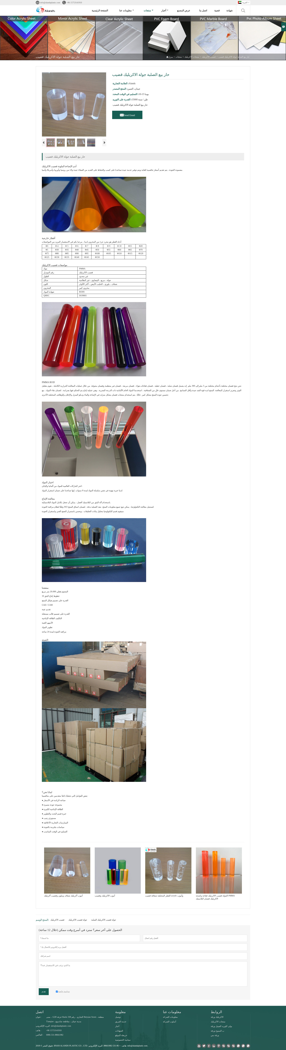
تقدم (44, 991)
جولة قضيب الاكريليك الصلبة (103, 920)
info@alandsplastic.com (50, 2)
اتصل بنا (203, 10)
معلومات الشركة (170, 1017)
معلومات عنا (125, 10)
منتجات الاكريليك (192, 57)
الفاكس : (39, 1035)
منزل (169, 57)
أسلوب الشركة (169, 1022)
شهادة (230, 10)
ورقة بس (215, 1035)
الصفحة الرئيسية (100, 10)
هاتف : (38, 1030)
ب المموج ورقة (217, 1031)
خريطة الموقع (121, 1035)
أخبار (163, 10)
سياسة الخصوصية (123, 1040)
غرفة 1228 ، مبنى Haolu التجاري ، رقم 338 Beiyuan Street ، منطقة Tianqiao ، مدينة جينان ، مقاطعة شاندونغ (75, 1019)
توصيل (118, 1017)
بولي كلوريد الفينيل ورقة (221, 1026)
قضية (217, 10)
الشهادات (119, 1031)
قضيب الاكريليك (209, 57)
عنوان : (39, 1017)
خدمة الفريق (120, 1022)
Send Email (127, 114)
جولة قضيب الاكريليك (78, 920)
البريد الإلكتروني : (43, 1026)
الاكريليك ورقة (217, 1017)
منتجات (147, 10)
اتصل (40, 1012)
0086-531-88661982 (54, 1035)
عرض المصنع (183, 10)
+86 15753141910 (74, 2)
